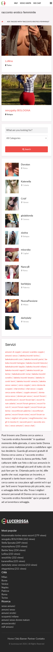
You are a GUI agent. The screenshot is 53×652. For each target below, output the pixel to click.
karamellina (7, 561)
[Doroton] (12, 169)
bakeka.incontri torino (29, 356)
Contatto (40, 639)
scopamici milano (10, 616)
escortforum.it (11, 400)
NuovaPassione (29, 301)
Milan (4, 577)
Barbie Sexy (7, 550)
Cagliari (26, 253)
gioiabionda (27, 215)
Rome (4, 580)
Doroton (25, 164)
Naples (4, 587)
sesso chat (29, 426)
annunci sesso (11, 356)
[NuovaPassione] (12, 305)
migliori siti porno (19, 418)
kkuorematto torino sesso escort (17, 535)
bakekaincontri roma (21, 374)
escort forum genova (26, 404)
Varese (25, 202)
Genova (26, 219)
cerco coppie (24, 385)
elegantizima (7, 569)
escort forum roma (20, 415)
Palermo (26, 287)
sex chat (37, 3)
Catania (26, 185)
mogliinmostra (35, 418)
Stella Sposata (8, 543)
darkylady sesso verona (13, 565)
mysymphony (8, 546)
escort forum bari (27, 400)
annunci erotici (8, 613)
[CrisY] (12, 203)
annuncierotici (8, 623)
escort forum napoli (20, 407)
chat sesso (30, 389)
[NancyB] (12, 271)
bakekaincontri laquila (14, 367)
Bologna (10, 114)
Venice (4, 584)
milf (16, 3)
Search (27, 149)
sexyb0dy (6, 557)
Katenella (26, 181)
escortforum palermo (21, 411)
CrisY (23, 198)
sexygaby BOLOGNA (17, 110)
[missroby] (12, 254)
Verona (26, 322)
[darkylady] (12, 323)
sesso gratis (25, 3)
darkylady (26, 318)
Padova (5, 591)
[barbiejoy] (12, 288)
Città (17, 639)
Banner (23, 639)
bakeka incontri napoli (15, 370)
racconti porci (26, 422)
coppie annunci (30, 393)
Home (11, 639)
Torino (9, 65)
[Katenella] (12, 186)
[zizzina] (12, 237)
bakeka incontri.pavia (33, 359)
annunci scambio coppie (33, 352)
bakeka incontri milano (36, 367)
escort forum (39, 396)
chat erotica (19, 389)
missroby (26, 249)
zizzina (24, 233)
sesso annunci (16, 426)
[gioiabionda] (12, 220)
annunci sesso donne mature (15, 620)
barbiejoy (26, 284)
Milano (25, 305)
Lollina (9, 61)
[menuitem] (16, 3)
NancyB (25, 267)
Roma (25, 168)
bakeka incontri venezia (27, 381)
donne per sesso (24, 396)
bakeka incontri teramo (24, 378)
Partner (31, 639)
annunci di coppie (13, 352)
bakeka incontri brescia (36, 363)
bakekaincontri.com (14, 359)
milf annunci (7, 627)
